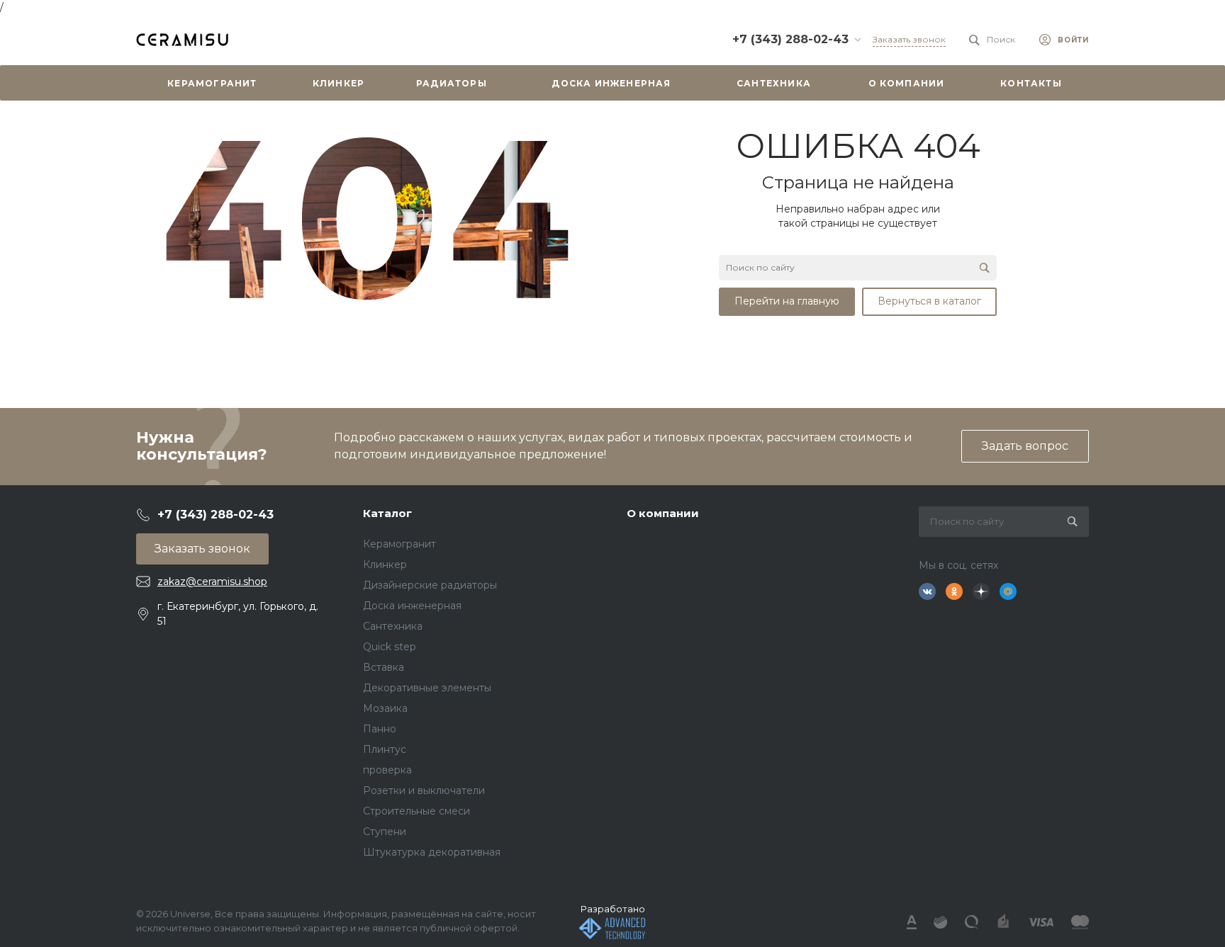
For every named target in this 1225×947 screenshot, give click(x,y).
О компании (663, 513)
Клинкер (385, 564)
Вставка (383, 667)
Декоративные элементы (427, 687)
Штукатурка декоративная (431, 852)
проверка (387, 770)
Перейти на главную (786, 301)
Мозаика (385, 708)
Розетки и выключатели (424, 790)
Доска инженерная (412, 605)
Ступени (384, 831)
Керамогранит (399, 544)
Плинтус (384, 749)
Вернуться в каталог (929, 301)
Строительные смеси (416, 811)
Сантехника (393, 626)
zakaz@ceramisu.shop (212, 581)
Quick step (389, 646)
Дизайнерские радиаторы (430, 585)
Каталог (387, 513)
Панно (379, 728)
